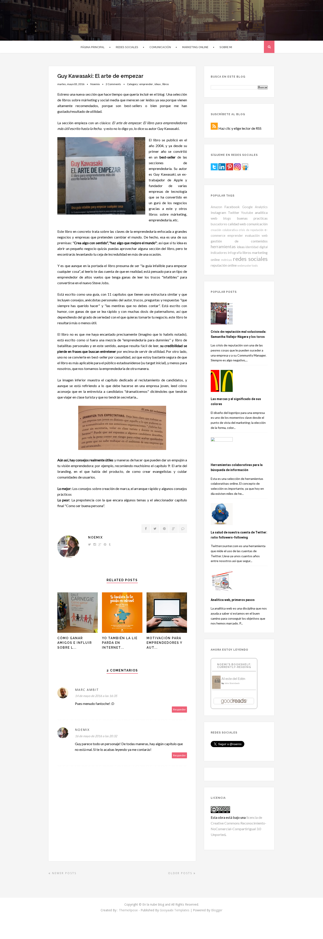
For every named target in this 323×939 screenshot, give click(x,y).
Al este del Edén (233, 678)
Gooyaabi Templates (174, 910)
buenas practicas (252, 218)
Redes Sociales (127, 47)
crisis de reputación (251, 230)
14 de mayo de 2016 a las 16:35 (96, 696)
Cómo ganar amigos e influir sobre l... (74, 642)
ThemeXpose (128, 910)
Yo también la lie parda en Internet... (120, 642)
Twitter (233, 212)
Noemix (95, 537)
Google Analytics (255, 207)
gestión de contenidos (239, 241)
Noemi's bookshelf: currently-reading (234, 666)
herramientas (223, 246)
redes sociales (250, 258)
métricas (226, 260)
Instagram (218, 212)
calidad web (237, 224)
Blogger (216, 910)
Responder (179, 709)
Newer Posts (63, 873)
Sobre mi (226, 47)
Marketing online (195, 47)
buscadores (219, 224)
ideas (157, 84)
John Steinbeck (232, 683)
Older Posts (181, 873)
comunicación (257, 224)
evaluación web (256, 235)
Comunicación (160, 47)
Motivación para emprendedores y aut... (164, 642)
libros (165, 84)
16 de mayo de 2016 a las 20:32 (96, 736)
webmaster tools (247, 265)
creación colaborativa (224, 230)
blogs (227, 218)
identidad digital (256, 247)
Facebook (232, 207)
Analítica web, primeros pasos (233, 600)
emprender (146, 84)
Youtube (247, 213)
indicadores (219, 253)
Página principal (93, 47)
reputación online (224, 265)
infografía (235, 253)
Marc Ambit (87, 690)
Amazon (216, 207)
